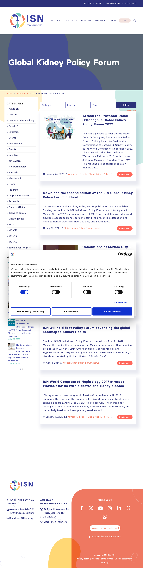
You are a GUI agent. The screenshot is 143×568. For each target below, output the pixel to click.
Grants (12, 149)
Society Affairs (17, 207)
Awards (13, 114)
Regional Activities (19, 195)
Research (14, 201)
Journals (130, 3)
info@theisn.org (25, 518)
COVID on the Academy (21, 120)
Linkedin (119, 508)
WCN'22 (13, 236)
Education (14, 132)
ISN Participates (17, 166)
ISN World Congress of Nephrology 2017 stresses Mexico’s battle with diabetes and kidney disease (83, 384)
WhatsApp (105, 517)
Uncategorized (16, 218)
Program (13, 189)
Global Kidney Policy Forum (103, 174)
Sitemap (105, 562)
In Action (86, 20)
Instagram (110, 508)
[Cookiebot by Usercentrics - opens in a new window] (120, 254)
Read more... (124, 174)
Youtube (100, 508)
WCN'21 (13, 230)
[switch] (56, 292)
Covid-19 (13, 126)
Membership (15, 178)
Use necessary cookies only (30, 311)
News (114, 20)
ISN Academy (113, 3)
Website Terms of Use (102, 559)
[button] (20, 369)
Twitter (91, 508)
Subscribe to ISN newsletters (104, 528)
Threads (128, 508)
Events (83, 174)
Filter (126, 105)
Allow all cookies (112, 311)
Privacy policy (83, 559)
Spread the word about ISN (106, 536)
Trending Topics (17, 213)
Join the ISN (70, 20)
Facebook (82, 508)
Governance (15, 143)
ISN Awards (15, 160)
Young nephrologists (20, 247)
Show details (120, 302)
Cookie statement (123, 559)
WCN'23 (13, 241)
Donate (125, 20)
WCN (98, 3)
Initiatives (101, 20)
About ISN (55, 20)
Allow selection (71, 311)
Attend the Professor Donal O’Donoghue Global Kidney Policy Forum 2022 (105, 120)
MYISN (87, 3)
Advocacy (73, 174)
